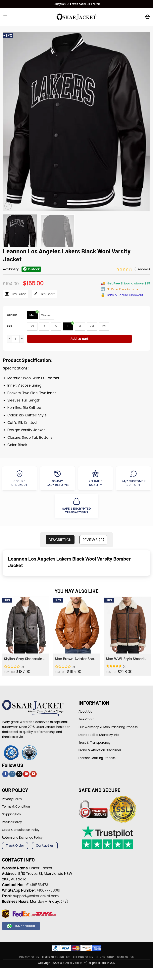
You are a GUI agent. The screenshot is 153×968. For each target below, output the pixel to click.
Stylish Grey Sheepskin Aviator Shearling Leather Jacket (25, 659)
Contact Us (125, 956)
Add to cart (80, 339)
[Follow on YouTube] (33, 774)
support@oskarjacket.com (36, 896)
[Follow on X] (19, 774)
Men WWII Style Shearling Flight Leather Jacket (127, 659)
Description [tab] (60, 539)
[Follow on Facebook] (5, 774)
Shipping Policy (83, 956)
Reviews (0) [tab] (93, 539)
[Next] (142, 121)
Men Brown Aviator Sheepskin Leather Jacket (76, 659)
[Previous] (11, 121)
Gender (12, 315)
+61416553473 (36, 884)
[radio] (32, 315)
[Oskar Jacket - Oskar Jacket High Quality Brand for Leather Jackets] (76, 17)
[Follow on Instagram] (12, 774)
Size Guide (18, 294)
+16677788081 (48, 890)
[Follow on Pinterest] (26, 774)
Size (9, 325)
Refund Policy (105, 956)
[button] (5, 17)
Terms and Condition (56, 956)
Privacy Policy (29, 956)
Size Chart (47, 294)
